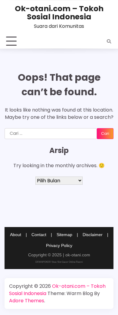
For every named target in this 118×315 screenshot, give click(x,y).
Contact (38, 234)
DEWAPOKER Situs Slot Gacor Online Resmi (59, 262)
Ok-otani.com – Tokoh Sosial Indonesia (59, 12)
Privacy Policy (59, 245)
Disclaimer (93, 234)
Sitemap (64, 234)
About (15, 234)
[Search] (108, 41)
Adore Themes (26, 300)
